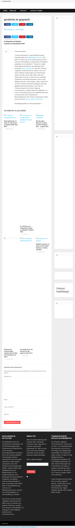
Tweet (15, 24)
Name (6, 399)
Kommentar (8, 376)
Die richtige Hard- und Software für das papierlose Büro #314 (26, 351)
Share (8, 24)
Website (6, 414)
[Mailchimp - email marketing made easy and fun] (27, 476)
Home (5, 10)
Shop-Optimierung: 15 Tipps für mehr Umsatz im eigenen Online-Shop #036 (11, 123)
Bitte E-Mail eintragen (34, 459)
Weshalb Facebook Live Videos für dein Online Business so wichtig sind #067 (43, 247)
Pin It (23, 24)
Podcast (23, 10)
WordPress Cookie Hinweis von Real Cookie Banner (18, 527)
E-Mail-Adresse (9, 407)
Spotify (60, 490)
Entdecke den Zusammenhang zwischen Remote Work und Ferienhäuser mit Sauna (11, 353)
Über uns (13, 10)
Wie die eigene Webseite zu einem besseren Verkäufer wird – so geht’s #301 (42, 123)
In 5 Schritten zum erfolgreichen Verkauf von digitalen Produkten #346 (27, 229)
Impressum (5, 523)
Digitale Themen (36, 10)
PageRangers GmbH (35, 57)
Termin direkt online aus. (34, 99)
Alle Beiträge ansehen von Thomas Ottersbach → (28, 103)
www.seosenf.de (27, 68)
